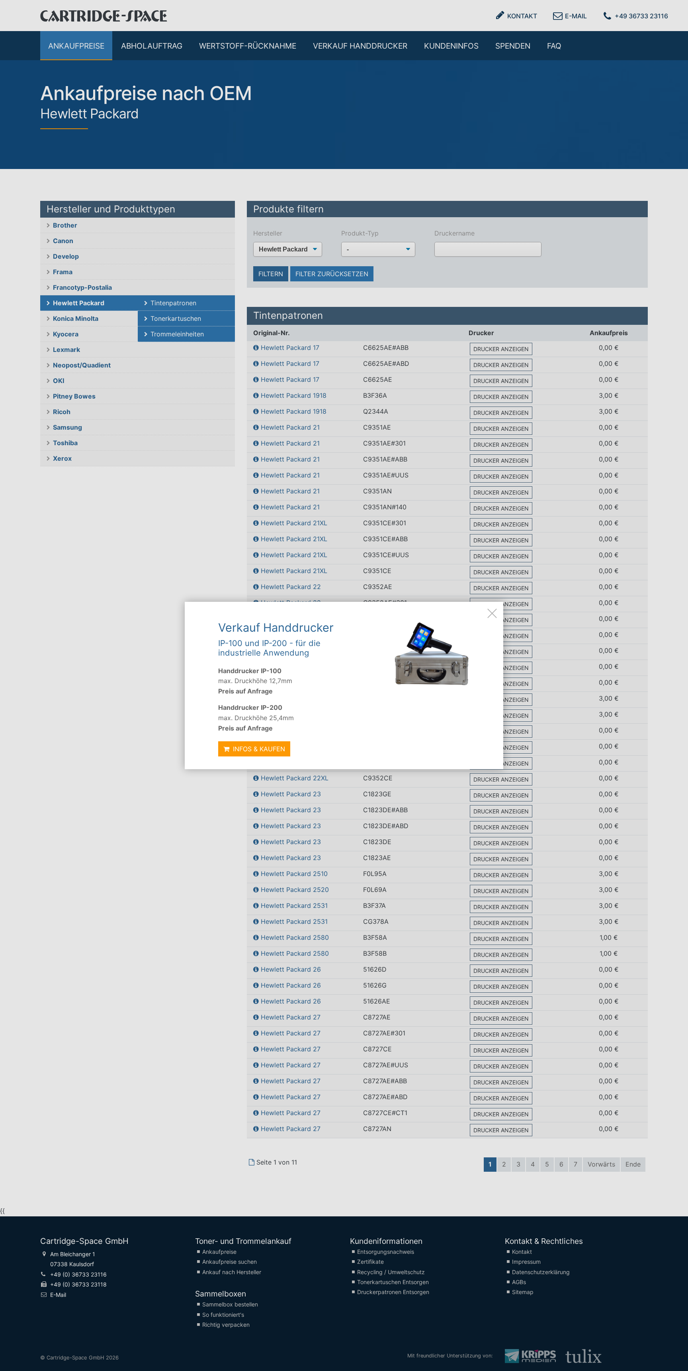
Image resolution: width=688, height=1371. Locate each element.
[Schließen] (492, 613)
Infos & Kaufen (258, 749)
